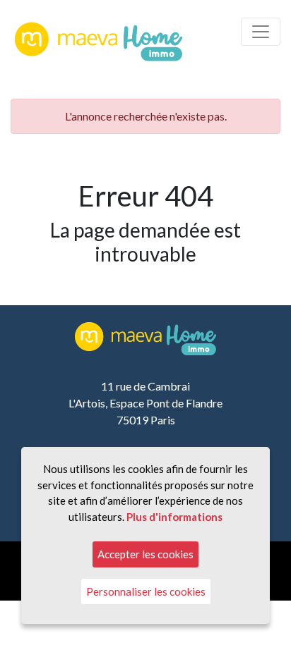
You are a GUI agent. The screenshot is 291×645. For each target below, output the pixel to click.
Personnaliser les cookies (146, 591)
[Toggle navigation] (260, 32)
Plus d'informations (174, 516)
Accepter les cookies (145, 554)
